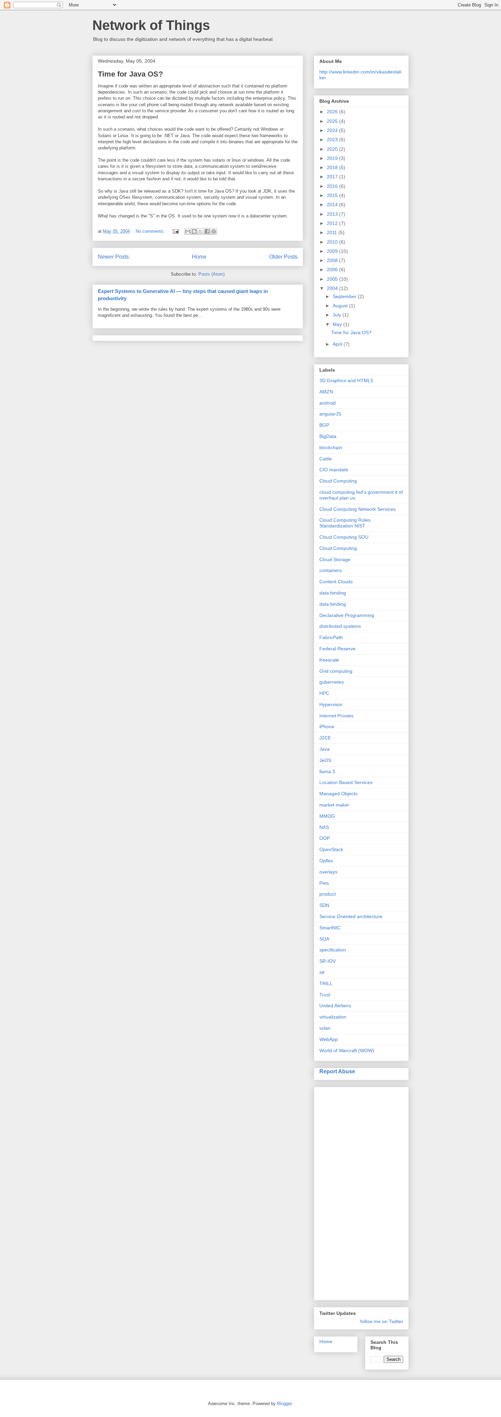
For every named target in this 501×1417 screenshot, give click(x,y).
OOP (324, 838)
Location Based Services (346, 782)
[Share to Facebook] (207, 231)
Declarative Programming (346, 615)
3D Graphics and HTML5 (346, 380)
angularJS (330, 414)
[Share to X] (200, 231)
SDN (324, 905)
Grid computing (335, 671)
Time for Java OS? (130, 74)
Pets (324, 883)
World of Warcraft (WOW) (346, 1050)
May (338, 324)
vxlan (325, 1028)
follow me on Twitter (381, 1321)
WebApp (328, 1039)
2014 (333, 204)
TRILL (326, 983)
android (327, 403)
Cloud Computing (338, 481)
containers (330, 570)
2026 (333, 111)
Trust (324, 994)
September (345, 296)
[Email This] (187, 231)
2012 (333, 223)
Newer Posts (113, 257)
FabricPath (331, 637)
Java (324, 749)
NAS (324, 827)
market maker (334, 805)
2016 (333, 186)
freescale (329, 660)
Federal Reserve (337, 648)
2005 (333, 279)
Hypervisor (331, 704)
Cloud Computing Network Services (357, 509)
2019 (333, 158)
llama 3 (327, 771)
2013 (333, 214)
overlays (328, 872)
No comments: (151, 231)
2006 (333, 269)
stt (321, 972)
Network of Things (151, 25)
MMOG (327, 816)
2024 (333, 130)
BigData (327, 436)
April (338, 344)
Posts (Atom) (211, 274)
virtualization (332, 1017)
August (341, 305)
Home (199, 257)
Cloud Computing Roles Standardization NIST (344, 522)
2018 (333, 167)
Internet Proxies (336, 715)
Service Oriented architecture (350, 916)
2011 (332, 232)
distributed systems (340, 626)
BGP (324, 425)
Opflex (326, 860)
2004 (333, 288)
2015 (333, 195)
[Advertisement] (346, 1192)
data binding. (333, 604)
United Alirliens (335, 1005)
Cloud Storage (334, 559)
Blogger (284, 1403)
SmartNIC (329, 927)
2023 (333, 139)
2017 (333, 176)
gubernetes (331, 682)
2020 (333, 149)
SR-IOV (327, 961)
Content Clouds (336, 581)
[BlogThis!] (194, 231)
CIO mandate (333, 469)
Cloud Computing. (338, 548)
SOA (324, 939)
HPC (324, 693)
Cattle (325, 458)
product (327, 894)
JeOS (325, 760)
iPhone (326, 726)
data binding (332, 593)
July (338, 314)
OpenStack (331, 849)
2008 (333, 260)
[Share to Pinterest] (213, 231)
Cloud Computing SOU (343, 537)
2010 (333, 242)
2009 (333, 251)
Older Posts (283, 257)
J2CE (325, 737)
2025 (333, 121)
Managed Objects (338, 793)
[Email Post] (175, 231)
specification (332, 949)
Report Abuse (337, 1071)
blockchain (330, 447)
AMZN (326, 391)
